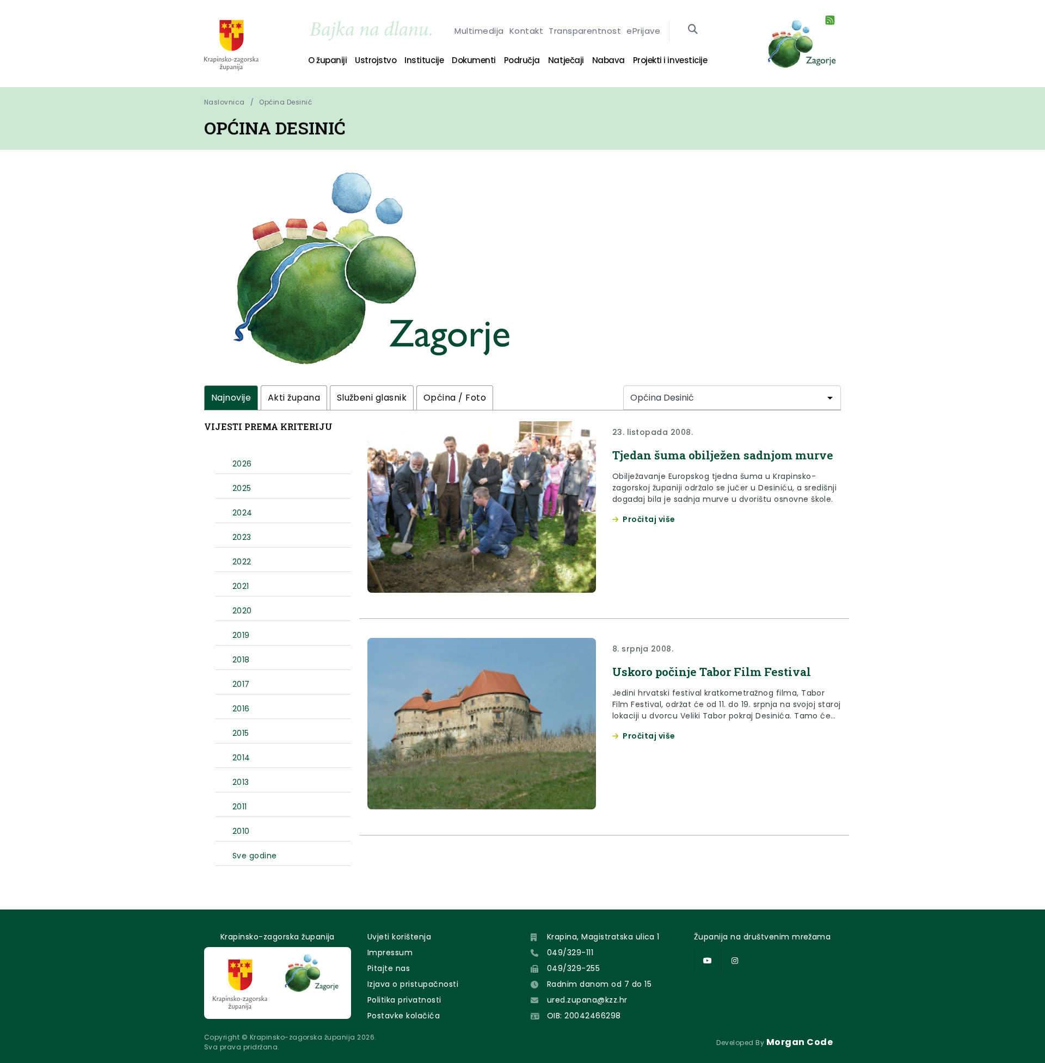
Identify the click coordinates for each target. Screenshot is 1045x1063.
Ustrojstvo (375, 60)
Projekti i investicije (670, 60)
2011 (239, 806)
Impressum (390, 952)
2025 (241, 488)
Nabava (608, 60)
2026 (242, 463)
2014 (241, 757)
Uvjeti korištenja (399, 936)
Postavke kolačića (403, 1015)
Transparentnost (585, 30)
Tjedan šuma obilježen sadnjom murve (722, 455)
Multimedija (478, 30)
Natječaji (566, 60)
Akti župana (294, 397)
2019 (241, 635)
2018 (241, 659)
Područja (522, 60)
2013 (240, 782)
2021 (240, 586)
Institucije (424, 60)
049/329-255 (573, 968)
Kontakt (526, 30)
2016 (241, 708)
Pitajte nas (388, 968)
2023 (241, 537)
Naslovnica (224, 102)
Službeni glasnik (372, 397)
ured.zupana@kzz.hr (587, 999)
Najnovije (231, 397)
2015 (240, 733)
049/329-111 (570, 952)
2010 (241, 831)
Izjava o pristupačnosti (412, 984)
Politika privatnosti (404, 999)
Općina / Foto (454, 397)
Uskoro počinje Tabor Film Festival (711, 671)
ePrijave (643, 30)
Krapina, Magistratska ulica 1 (603, 936)
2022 (241, 561)
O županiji (327, 60)
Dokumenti (474, 60)
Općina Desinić (285, 102)
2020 (242, 610)
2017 (241, 684)
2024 (242, 512)
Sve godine (254, 855)
